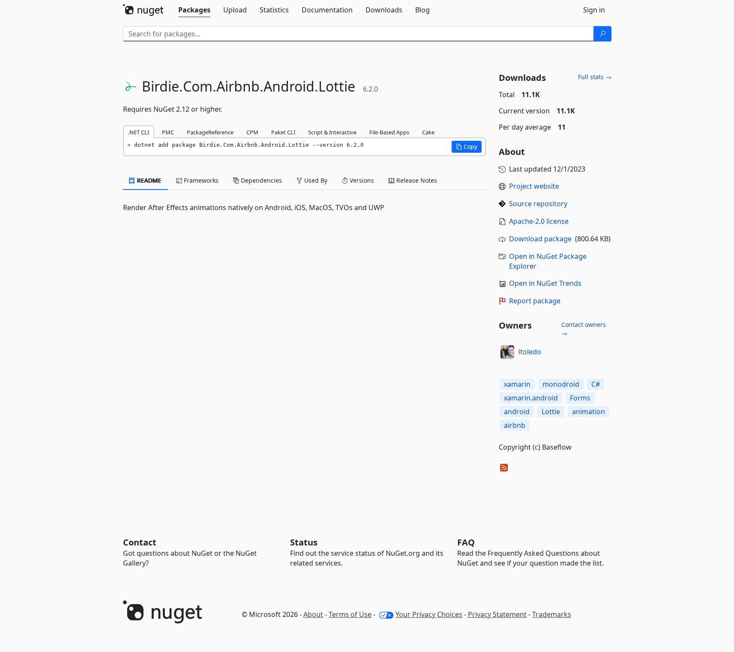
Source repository (538, 203)
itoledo (529, 351)
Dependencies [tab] (260, 180)
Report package (534, 300)
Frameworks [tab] (200, 180)
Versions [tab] (361, 180)
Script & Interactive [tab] (332, 132)
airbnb (514, 425)
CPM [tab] (252, 132)
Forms (580, 398)
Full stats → (594, 77)
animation (588, 411)
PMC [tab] (168, 132)
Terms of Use (350, 614)
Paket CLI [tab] (283, 132)
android (517, 411)
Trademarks (551, 614)
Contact (139, 542)
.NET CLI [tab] (138, 132)
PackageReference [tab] (210, 132)
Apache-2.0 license (539, 221)
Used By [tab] (315, 180)
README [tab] (148, 180)
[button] (467, 147)
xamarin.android (531, 398)
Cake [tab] (428, 132)
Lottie (551, 411)
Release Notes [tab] (416, 180)
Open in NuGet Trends (545, 283)
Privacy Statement (497, 614)
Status (304, 542)
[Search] (602, 33)
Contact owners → (583, 328)
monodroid (560, 384)
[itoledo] (507, 352)
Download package (540, 238)
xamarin (517, 384)
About (313, 614)
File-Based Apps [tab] (389, 132)
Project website (534, 186)
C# (595, 384)
